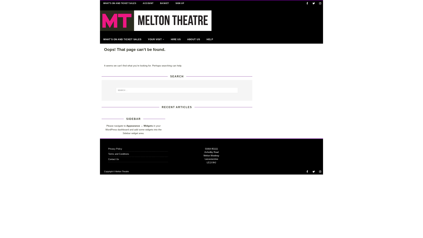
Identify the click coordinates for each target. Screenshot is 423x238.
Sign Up (179, 3)
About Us (193, 39)
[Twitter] (314, 3)
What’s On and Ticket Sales (119, 3)
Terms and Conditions (118, 154)
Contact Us (113, 159)
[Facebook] (307, 3)
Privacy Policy (115, 149)
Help (210, 39)
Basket (164, 3)
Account (148, 3)
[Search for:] (177, 90)
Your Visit (155, 39)
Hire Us (176, 39)
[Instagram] (320, 3)
